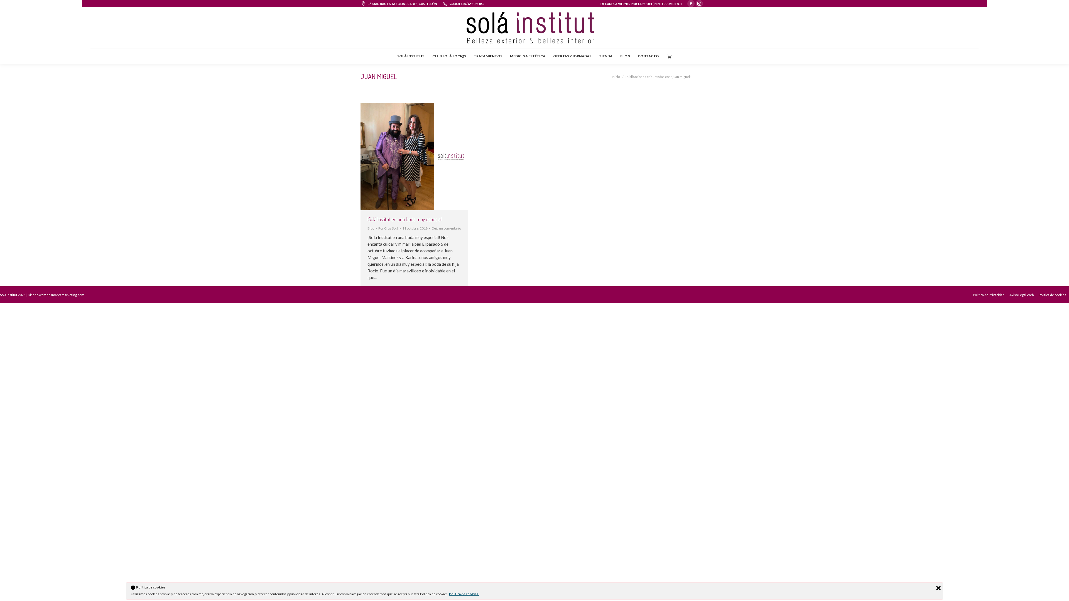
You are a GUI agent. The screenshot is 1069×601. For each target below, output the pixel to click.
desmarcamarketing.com (65, 295)
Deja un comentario (446, 228)
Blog (370, 228)
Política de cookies (464, 594)
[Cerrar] (938, 588)
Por (388, 228)
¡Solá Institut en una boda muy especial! (404, 219)
